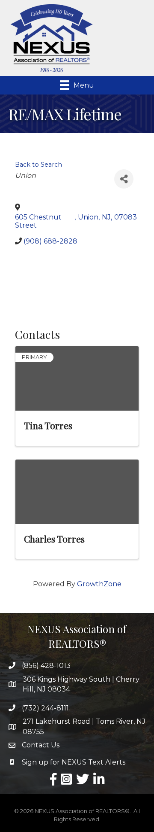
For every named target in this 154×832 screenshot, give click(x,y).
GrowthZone (99, 584)
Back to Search (38, 164)
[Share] (123, 179)
